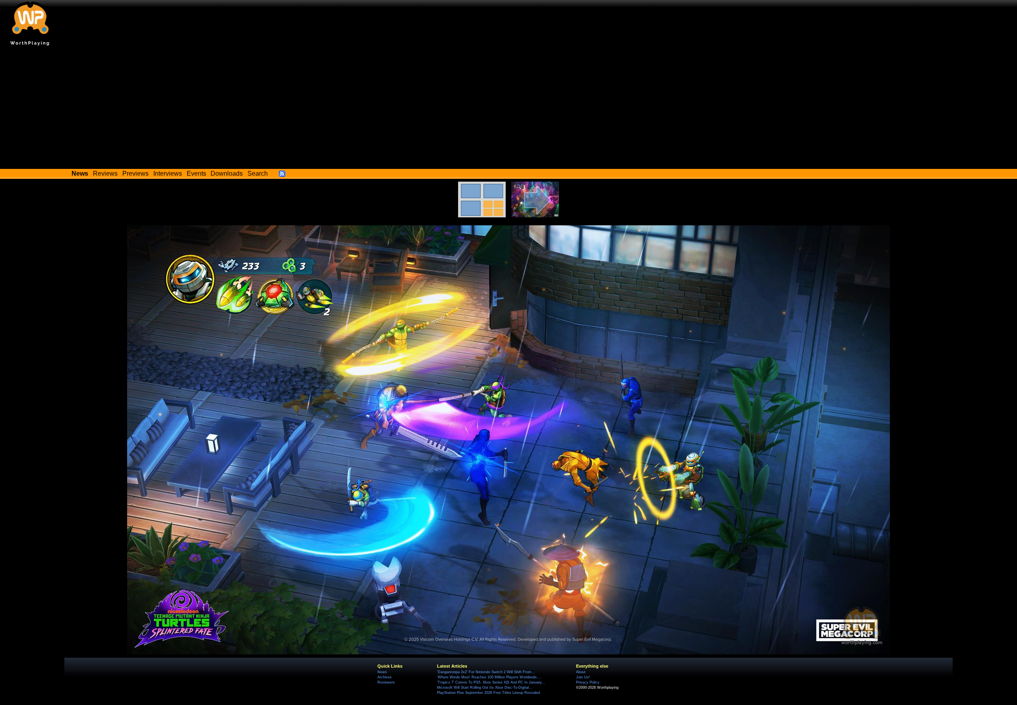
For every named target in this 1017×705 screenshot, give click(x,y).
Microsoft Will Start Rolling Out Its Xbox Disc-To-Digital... (484, 688)
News (382, 672)
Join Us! (583, 677)
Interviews (167, 173)
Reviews (105, 173)
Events (196, 173)
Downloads (227, 173)
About (581, 672)
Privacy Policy (587, 682)
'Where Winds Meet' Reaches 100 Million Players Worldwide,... (489, 677)
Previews (135, 173)
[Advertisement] (508, 109)
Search (257, 173)
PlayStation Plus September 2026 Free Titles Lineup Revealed (488, 693)
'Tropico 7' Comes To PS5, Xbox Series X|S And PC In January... (491, 682)
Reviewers (386, 682)
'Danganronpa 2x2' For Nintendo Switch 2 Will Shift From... (486, 672)
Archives (384, 677)
